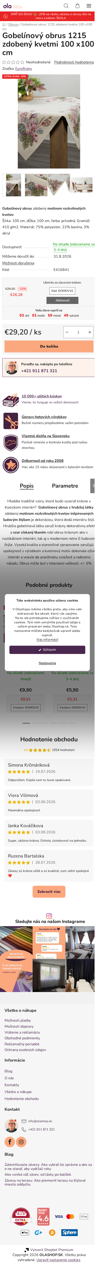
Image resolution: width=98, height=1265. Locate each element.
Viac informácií (47, 640)
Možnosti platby (18, 1035)
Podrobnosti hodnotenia (22, 68)
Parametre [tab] (63, 491)
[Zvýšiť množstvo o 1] (86, 335)
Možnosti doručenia (18, 265)
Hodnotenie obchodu (47, 751)
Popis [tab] (25, 491)
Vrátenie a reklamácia (22, 1047)
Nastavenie (47, 663)
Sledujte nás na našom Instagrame (48, 938)
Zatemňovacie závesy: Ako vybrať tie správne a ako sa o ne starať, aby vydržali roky (46, 1181)
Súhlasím (49, 650)
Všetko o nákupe (18, 1105)
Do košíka (47, 349)
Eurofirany (23, 74)
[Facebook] (10, 1156)
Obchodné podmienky (22, 1052)
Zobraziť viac (47, 908)
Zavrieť (33, 387)
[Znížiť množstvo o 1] (63, 335)
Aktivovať (60, 303)
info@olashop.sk (40, 1135)
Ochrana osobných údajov (25, 1064)
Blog (8, 1085)
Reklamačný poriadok (22, 1058)
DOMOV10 (61, 293)
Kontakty (12, 1099)
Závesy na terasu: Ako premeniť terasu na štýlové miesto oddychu (45, 1197)
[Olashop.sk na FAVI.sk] (19, 1230)
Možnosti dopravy (19, 1041)
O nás (9, 1092)
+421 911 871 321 (39, 373)
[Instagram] (21, 1156)
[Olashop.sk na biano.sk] (41, 1230)
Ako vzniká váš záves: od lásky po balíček (38, 1189)
